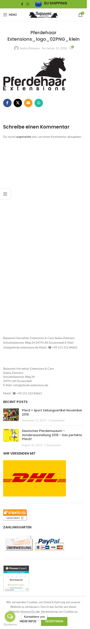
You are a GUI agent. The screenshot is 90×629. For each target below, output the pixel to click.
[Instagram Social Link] (27, 4)
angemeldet (23, 136)
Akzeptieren (54, 621)
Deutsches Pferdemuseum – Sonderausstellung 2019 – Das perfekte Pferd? (52, 435)
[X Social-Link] (18, 103)
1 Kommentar (56, 420)
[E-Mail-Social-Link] (28, 103)
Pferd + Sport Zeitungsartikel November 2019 (52, 412)
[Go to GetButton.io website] (10, 624)
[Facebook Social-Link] (22, 4)
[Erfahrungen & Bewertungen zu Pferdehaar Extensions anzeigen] (16, 578)
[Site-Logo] (43, 14)
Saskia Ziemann (30, 48)
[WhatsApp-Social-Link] (39, 103)
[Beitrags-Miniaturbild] (11, 415)
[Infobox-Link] (51, 4)
